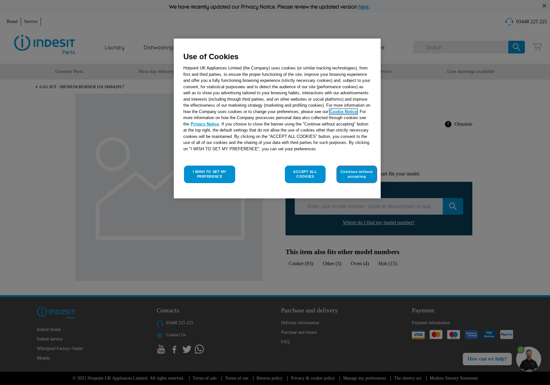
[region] (277, 119)
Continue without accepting (357, 174)
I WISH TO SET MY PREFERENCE (209, 174)
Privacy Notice (205, 124)
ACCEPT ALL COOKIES (305, 174)
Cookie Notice (343, 111)
